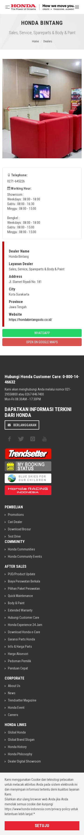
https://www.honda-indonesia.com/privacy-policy (37, 809)
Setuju (42, 825)
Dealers (47, 41)
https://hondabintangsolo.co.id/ (30, 320)
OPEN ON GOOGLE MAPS (42, 342)
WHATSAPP (42, 333)
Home (35, 41)
